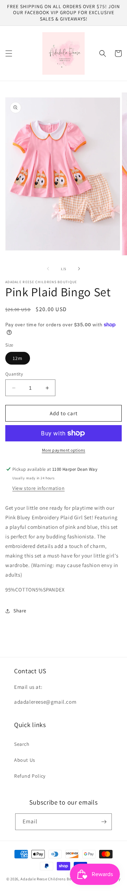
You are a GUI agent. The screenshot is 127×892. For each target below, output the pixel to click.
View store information (38, 488)
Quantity (14, 374)
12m (18, 358)
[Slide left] (48, 268)
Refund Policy (30, 776)
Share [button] (19, 610)
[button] (9, 53)
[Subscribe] (103, 821)
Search (22, 744)
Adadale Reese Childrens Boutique (52, 878)
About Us (24, 760)
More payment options (63, 450)
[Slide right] (79, 268)
